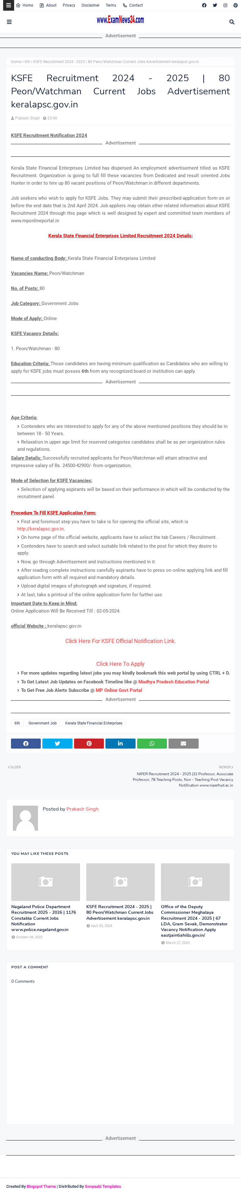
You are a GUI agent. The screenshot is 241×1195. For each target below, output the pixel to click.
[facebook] (204, 5)
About (51, 5)
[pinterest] (235, 5)
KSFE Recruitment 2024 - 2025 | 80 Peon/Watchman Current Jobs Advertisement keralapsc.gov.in (119, 912)
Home (28, 5)
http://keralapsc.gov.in (40, 529)
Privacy (69, 5)
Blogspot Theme (41, 1186)
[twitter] (215, 5)
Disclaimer (90, 5)
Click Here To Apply (120, 664)
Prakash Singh (27, 118)
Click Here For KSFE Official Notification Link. (120, 641)
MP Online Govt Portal (119, 690)
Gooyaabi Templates (103, 1186)
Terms (111, 5)
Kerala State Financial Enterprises (93, 723)
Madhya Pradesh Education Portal (173, 682)
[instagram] (225, 5)
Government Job (43, 723)
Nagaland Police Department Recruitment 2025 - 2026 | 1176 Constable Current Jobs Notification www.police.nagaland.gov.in (43, 918)
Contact (136, 5)
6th (27, 62)
